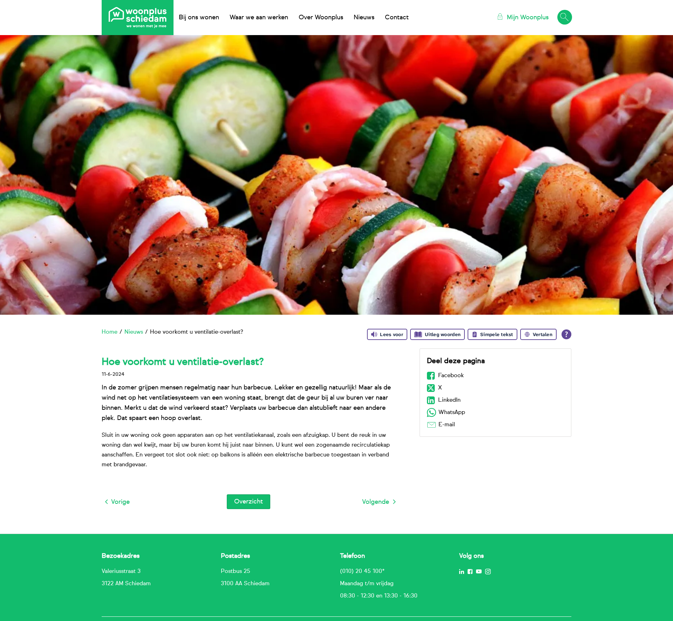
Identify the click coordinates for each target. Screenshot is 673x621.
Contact (397, 17)
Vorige (120, 502)
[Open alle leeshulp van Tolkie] (566, 334)
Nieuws (364, 17)
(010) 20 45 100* (362, 571)
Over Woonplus (321, 17)
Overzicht (248, 502)
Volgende (375, 502)
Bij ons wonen (199, 17)
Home (109, 332)
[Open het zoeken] (564, 17)
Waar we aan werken (259, 17)
